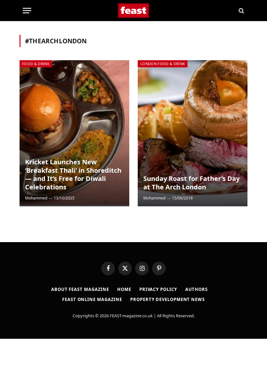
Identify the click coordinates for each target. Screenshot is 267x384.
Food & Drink (35, 63)
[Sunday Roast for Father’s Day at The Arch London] (192, 133)
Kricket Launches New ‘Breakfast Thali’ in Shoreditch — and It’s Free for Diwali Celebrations (73, 174)
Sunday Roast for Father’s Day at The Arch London (191, 182)
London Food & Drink (162, 63)
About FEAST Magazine (80, 289)
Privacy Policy (158, 289)
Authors (196, 289)
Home (124, 289)
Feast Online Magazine (92, 299)
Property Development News (167, 299)
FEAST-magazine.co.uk (131, 316)
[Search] (240, 10)
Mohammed (36, 198)
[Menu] (27, 10)
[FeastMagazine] (133, 10)
